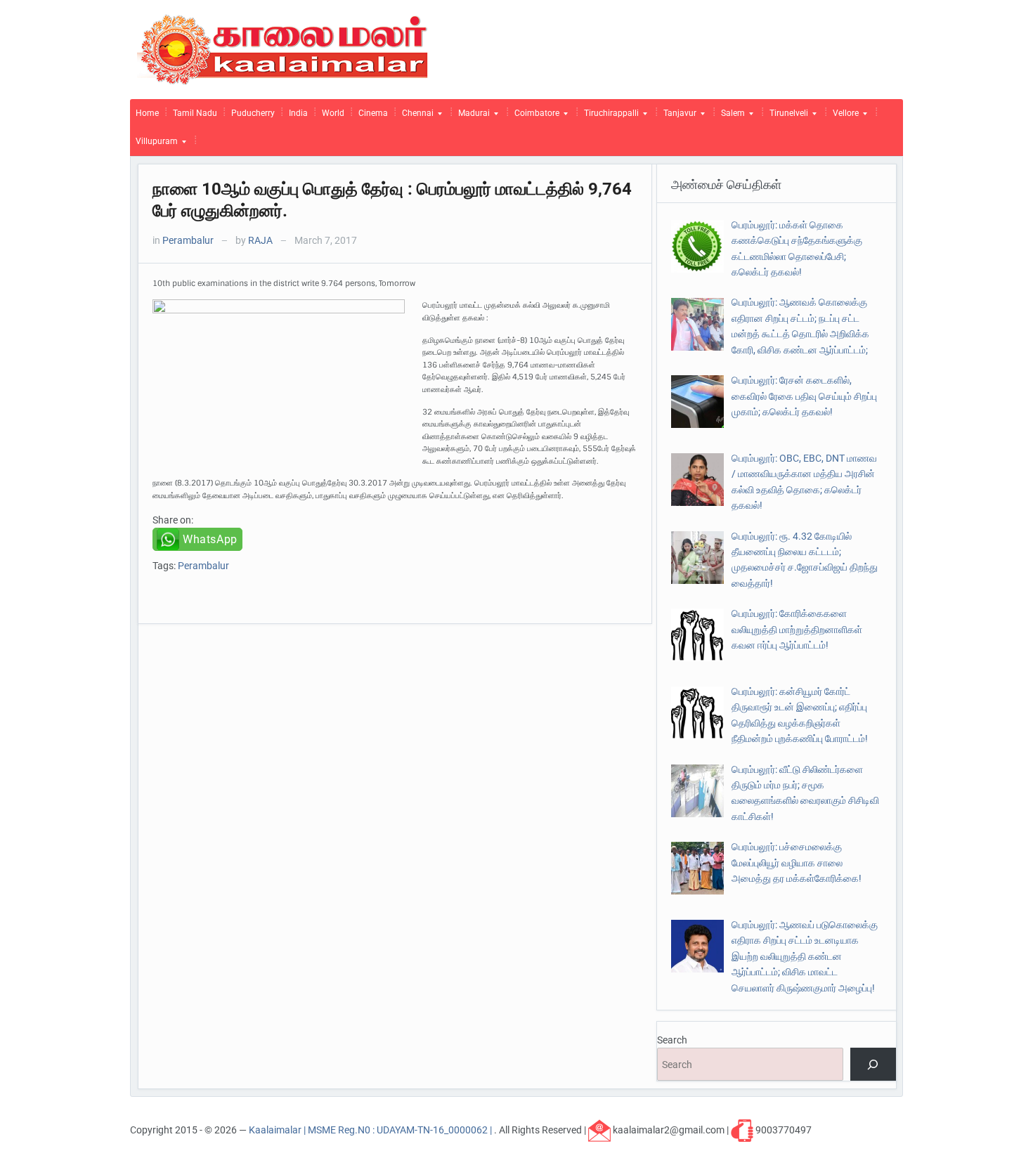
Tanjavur (677, 116)
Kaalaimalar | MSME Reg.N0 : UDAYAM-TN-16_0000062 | (371, 1130)
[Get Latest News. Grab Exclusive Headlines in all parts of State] (283, 48)
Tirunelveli (786, 116)
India (298, 113)
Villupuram (154, 144)
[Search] (873, 1064)
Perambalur (188, 240)
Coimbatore (534, 116)
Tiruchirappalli (608, 116)
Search (672, 1040)
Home (147, 113)
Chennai (415, 116)
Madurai (471, 116)
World (333, 113)
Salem (730, 116)
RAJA (260, 240)
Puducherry (253, 113)
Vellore (843, 116)
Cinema (373, 113)
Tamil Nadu (195, 113)
